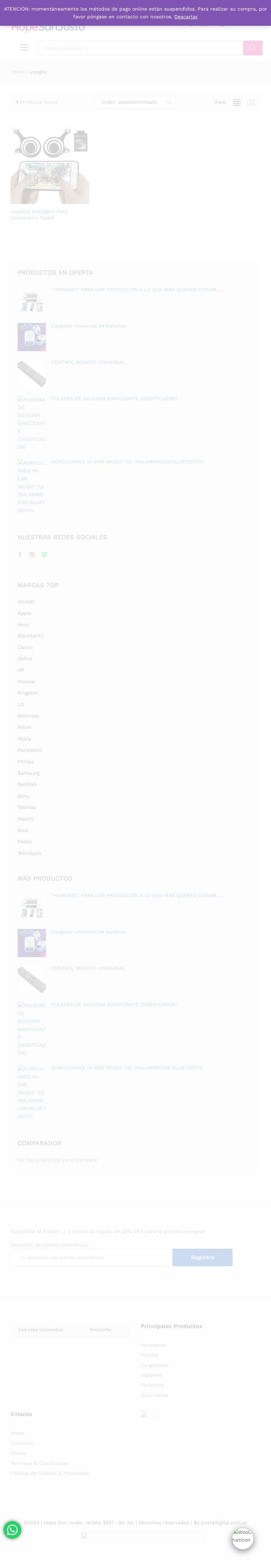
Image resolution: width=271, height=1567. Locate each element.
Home (17, 1433)
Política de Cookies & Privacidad (50, 1473)
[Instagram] (32, 555)
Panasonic (30, 750)
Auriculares (154, 1395)
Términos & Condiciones (39, 1463)
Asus (23, 624)
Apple (24, 613)
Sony (23, 796)
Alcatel (26, 601)
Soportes (151, 1375)
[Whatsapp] (44, 555)
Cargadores (154, 1365)
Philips (26, 761)
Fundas (149, 1355)
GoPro (25, 658)
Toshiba (27, 807)
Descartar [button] (186, 16)
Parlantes (152, 1385)
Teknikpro (29, 853)
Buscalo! (253, 48)
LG (21, 704)
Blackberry (30, 635)
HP (21, 670)
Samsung (29, 773)
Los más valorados (40, 1329)
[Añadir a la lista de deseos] (65, 200)
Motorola (28, 716)
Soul (23, 830)
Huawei (27, 681)
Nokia (24, 739)
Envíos (18, 1453)
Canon (25, 647)
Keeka (25, 841)
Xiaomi (26, 819)
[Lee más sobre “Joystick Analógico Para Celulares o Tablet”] (32, 200)
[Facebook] (20, 555)
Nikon (24, 727)
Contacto (22, 1443)
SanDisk (27, 784)
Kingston (28, 693)
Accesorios (154, 1345)
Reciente (100, 1329)
